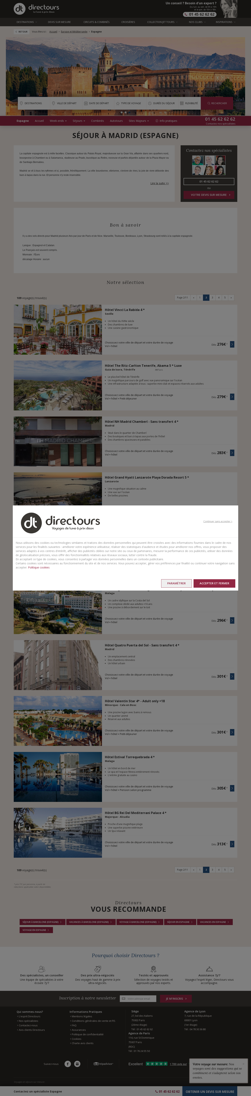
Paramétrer (176, 583)
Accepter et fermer (214, 583)
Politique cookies (39, 567)
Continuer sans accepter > (217, 521)
